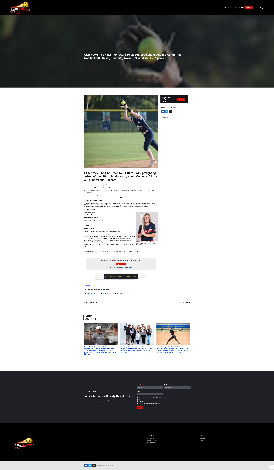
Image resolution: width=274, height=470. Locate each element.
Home (225, 7)
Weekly (141, 401)
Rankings (236, 7)
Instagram (92, 293)
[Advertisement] (174, 130)
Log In (130, 267)
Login (242, 7)
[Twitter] (166, 111)
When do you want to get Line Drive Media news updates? (152, 397)
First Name (140, 384)
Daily (140, 400)
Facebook (120, 293)
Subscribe (248, 7)
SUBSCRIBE (87, 285)
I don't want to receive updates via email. (149, 403)
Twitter (106, 293)
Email (138, 391)
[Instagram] (170, 111)
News (229, 7)
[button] (230, 7)
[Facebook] (163, 111)
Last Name (167, 384)
